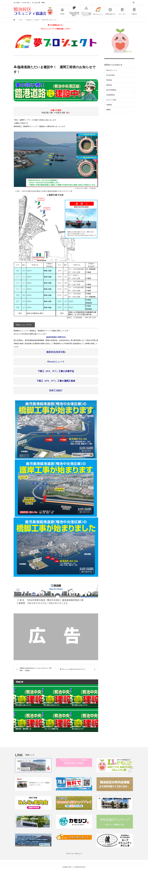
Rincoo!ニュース (111, 70)
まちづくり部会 (111, 100)
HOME (62, 14)
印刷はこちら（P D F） (24, 325)
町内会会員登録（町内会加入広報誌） (74, 14)
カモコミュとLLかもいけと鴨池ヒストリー (86, 14)
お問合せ (134, 14)
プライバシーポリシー (74, 853)
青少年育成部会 (111, 90)
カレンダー (122, 14)
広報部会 (109, 105)
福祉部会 (109, 85)
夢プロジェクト (98, 14)
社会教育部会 (110, 95)
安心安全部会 (110, 75)
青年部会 (109, 80)
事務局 (108, 109)
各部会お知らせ (110, 14)
